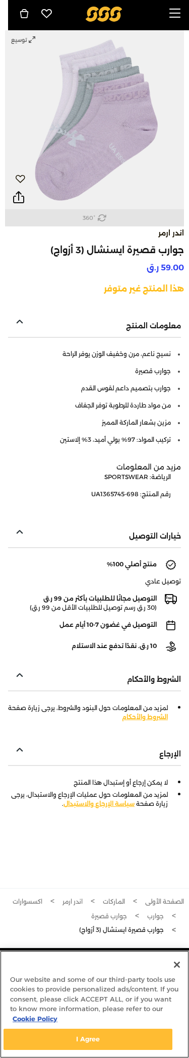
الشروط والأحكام (145, 717)
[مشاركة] (19, 198)
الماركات (114, 901)
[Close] (177, 965)
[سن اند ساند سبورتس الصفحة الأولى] (103, 13)
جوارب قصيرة (109, 916)
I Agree (88, 1039)
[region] (94, 1004)
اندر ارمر (171, 233)
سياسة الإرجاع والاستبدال (99, 803)
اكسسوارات (27, 901)
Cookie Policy (35, 1019)
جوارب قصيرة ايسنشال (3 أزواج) (121, 929)
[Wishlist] (47, 13)
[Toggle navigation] (174, 14)
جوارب (155, 916)
